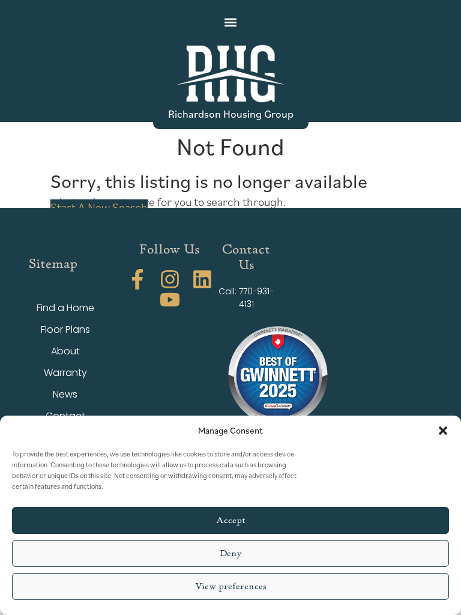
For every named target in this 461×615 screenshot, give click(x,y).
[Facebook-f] (137, 279)
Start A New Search (99, 207)
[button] (443, 431)
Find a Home (65, 308)
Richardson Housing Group (231, 113)
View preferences (231, 586)
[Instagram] (170, 279)
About (65, 351)
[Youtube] (170, 299)
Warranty (65, 373)
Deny (231, 553)
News (65, 394)
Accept (231, 520)
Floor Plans (65, 329)
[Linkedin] (202, 279)
